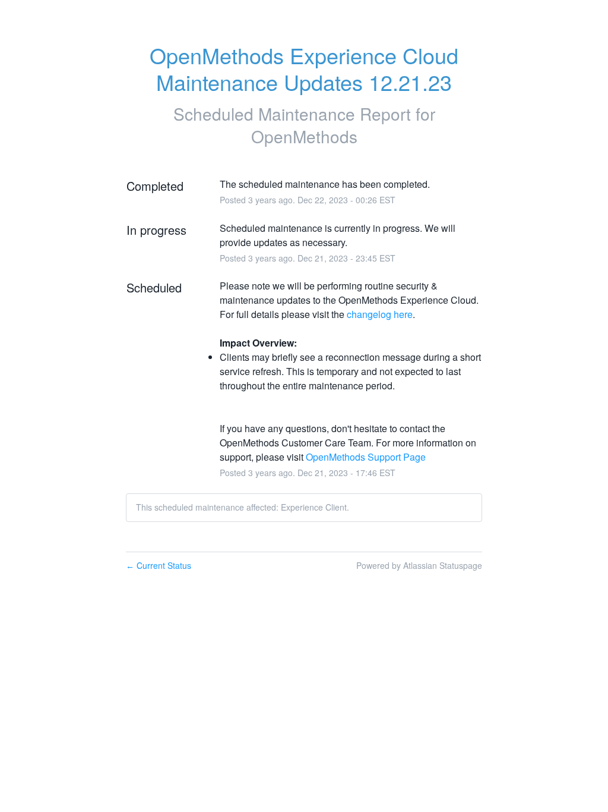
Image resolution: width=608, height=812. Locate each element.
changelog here (380, 314)
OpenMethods (304, 136)
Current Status (158, 565)
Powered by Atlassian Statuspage (419, 565)
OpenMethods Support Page (366, 457)
